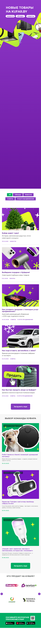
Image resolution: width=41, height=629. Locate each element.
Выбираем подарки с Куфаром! (16, 272)
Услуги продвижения (25, 199)
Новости (28, 195)
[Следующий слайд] (39, 594)
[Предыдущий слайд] (1, 594)
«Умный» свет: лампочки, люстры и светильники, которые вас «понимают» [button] (17, 550)
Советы (10, 199)
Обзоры (18, 195)
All (10, 195)
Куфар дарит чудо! (10, 233)
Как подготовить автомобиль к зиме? (19, 351)
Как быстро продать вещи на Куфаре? (19, 390)
